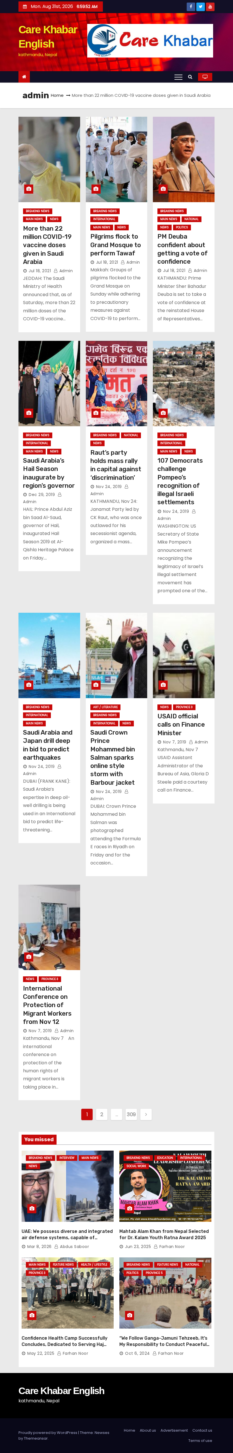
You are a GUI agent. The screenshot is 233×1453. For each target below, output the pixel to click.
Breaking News (37, 211)
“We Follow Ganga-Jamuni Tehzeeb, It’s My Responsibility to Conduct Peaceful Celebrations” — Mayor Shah (163, 1344)
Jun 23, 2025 (138, 1246)
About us (148, 1430)
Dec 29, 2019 (42, 494)
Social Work (136, 1166)
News (54, 219)
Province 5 (154, 1273)
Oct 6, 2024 (137, 1353)
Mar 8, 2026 (39, 1246)
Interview (66, 1158)
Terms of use (200, 1440)
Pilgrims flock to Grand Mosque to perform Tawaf (115, 245)
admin (65, 271)
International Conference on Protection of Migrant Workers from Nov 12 (47, 1005)
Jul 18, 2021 (40, 271)
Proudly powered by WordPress (48, 1432)
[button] (191, 77)
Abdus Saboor (74, 1246)
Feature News (63, 1265)
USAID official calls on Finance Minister (181, 724)
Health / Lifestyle (94, 1265)
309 (131, 1114)
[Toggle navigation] (178, 76)
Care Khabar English (61, 1390)
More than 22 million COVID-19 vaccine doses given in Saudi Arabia (47, 245)
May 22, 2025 (40, 1353)
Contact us (202, 1430)
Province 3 (184, 707)
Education (165, 1158)
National (191, 219)
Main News (34, 219)
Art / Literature (105, 707)
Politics (182, 227)
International (104, 219)
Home (57, 95)
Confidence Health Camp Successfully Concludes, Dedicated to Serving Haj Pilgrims (64, 1344)
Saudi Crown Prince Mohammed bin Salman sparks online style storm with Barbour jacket (112, 757)
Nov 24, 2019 (109, 486)
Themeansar (36, 1438)
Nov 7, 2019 (174, 742)
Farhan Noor (171, 1246)
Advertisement (174, 1430)
